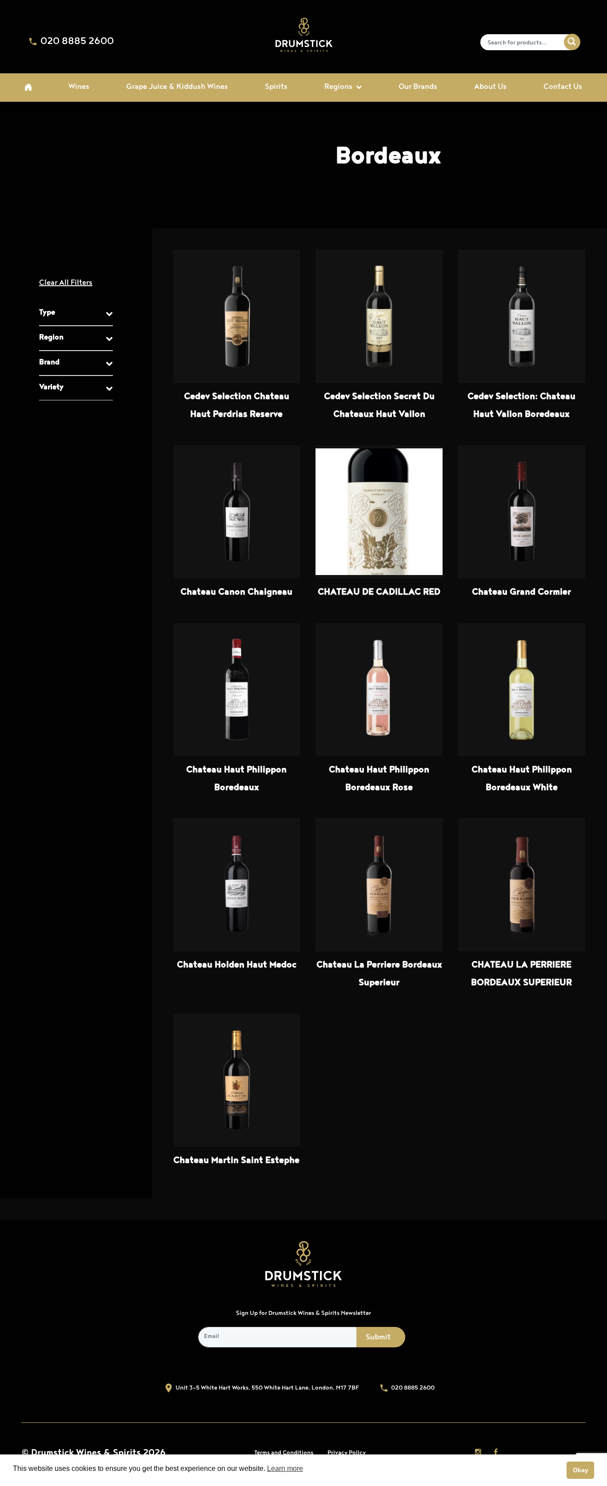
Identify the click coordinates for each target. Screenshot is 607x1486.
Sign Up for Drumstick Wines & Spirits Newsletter (303, 1314)
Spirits (276, 87)
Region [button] (51, 338)
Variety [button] (51, 388)
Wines (78, 87)
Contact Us (562, 87)
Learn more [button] (285, 1468)
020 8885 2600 (76, 42)
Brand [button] (49, 363)
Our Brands (418, 87)
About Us (490, 87)
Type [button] (47, 313)
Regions (338, 87)
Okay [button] (580, 1470)
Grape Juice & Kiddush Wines (177, 87)
